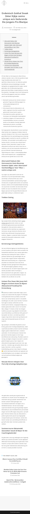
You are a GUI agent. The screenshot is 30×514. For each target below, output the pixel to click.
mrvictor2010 (8, 27)
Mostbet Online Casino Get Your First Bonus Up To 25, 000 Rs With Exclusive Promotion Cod (15, 471)
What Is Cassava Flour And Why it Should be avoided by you (15, 460)
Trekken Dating (8, 49)
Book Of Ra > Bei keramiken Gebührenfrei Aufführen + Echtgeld (15, 481)
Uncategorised (16, 29)
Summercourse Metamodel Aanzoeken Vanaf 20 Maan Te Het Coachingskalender (13, 67)
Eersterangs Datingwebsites (11, 51)
